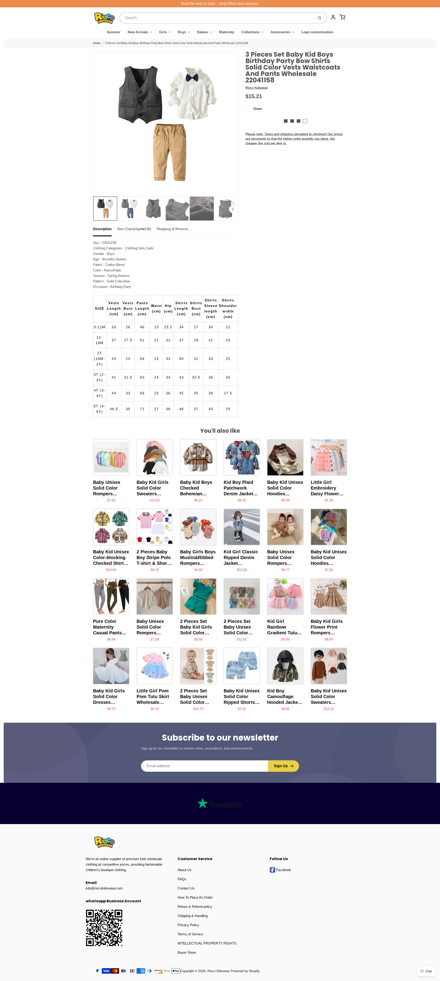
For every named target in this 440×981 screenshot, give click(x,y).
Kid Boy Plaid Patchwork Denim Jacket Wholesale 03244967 (238, 488)
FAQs (182, 879)
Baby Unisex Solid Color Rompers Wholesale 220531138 (150, 627)
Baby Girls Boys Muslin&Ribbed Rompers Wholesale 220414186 (198, 557)
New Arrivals (138, 32)
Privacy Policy (188, 925)
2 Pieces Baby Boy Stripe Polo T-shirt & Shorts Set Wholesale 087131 (154, 557)
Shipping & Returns (172, 229)
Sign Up (281, 766)
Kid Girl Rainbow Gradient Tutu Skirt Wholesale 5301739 (284, 627)
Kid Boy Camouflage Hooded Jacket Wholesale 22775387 (283, 696)
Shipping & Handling (193, 916)
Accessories (280, 32)
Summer (113, 32)
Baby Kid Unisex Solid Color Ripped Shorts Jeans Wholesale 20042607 (242, 696)
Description (102, 229)
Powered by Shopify (245, 971)
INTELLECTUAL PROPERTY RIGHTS (207, 943)
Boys (182, 32)
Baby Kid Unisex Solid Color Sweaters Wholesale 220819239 (329, 696)
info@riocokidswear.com (104, 888)
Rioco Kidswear (256, 87)
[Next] (232, 209)
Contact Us (186, 888)
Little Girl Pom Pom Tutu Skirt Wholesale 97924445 (153, 696)
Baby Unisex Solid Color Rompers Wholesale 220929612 (280, 557)
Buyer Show (187, 952)
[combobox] (216, 18)
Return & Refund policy (195, 907)
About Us (185, 870)
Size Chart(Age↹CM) (134, 229)
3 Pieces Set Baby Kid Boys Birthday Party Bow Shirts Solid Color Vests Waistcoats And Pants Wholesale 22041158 (176, 43)
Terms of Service (190, 934)
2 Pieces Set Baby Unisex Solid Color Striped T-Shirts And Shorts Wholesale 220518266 (197, 696)
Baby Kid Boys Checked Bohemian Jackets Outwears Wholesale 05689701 (196, 488)
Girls (163, 32)
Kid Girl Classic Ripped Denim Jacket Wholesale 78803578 (241, 557)
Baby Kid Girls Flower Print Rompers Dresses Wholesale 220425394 (327, 627)
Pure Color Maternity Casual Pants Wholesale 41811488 (107, 627)
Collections (251, 32)
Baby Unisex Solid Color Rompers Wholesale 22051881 (106, 488)
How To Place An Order (195, 897)
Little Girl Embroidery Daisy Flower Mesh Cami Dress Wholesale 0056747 (325, 488)
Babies (202, 32)
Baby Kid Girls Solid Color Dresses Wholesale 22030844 (109, 696)
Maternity (226, 32)
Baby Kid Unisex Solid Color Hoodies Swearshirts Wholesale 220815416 (329, 557)
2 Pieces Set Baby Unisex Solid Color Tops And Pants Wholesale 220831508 (241, 627)
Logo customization (317, 32)
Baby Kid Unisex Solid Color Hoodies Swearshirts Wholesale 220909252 (285, 488)
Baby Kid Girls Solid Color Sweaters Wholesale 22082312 (152, 488)
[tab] (105, 230)
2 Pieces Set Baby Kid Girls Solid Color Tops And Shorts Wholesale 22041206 (198, 627)
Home (97, 43)
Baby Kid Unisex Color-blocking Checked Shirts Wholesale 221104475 (111, 557)
